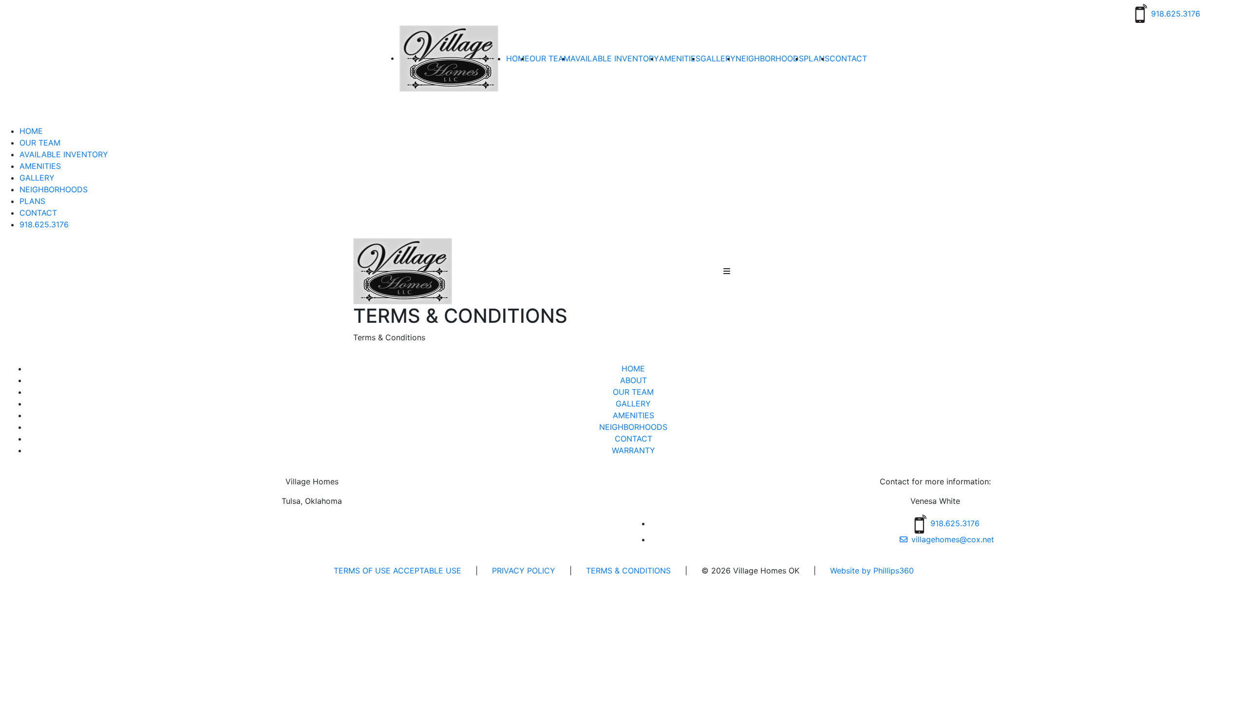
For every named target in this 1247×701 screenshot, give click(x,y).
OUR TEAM (549, 58)
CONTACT (848, 58)
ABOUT (633, 380)
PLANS (817, 58)
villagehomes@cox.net (952, 539)
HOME (517, 58)
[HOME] (402, 270)
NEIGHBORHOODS (770, 58)
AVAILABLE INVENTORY (614, 58)
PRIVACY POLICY (523, 570)
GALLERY (718, 58)
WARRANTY (633, 450)
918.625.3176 (44, 224)
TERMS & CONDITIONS (627, 570)
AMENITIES (679, 58)
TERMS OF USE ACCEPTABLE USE (397, 570)
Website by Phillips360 (872, 570)
